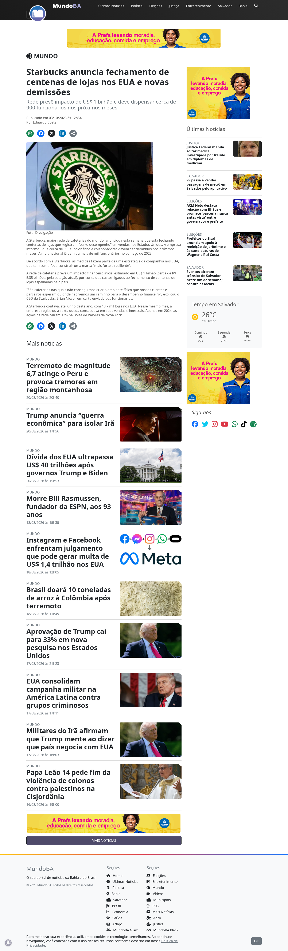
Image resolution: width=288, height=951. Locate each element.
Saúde (117, 918)
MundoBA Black (165, 930)
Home (117, 875)
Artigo (117, 924)
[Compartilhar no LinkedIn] (62, 133)
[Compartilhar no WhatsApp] (30, 133)
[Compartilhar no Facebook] (40, 133)
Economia (120, 912)
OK (256, 941)
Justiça (174, 6)
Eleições (155, 6)
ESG (155, 906)
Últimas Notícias (111, 6)
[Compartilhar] (73, 133)
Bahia (243, 6)
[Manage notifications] (8, 942)
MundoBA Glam (125, 930)
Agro (156, 918)
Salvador (225, 6)
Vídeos (158, 893)
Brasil (116, 906)
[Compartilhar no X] (51, 133)
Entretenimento (198, 6)
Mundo (158, 887)
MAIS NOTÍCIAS (104, 840)
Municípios (161, 900)
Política (137, 6)
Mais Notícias (163, 912)
